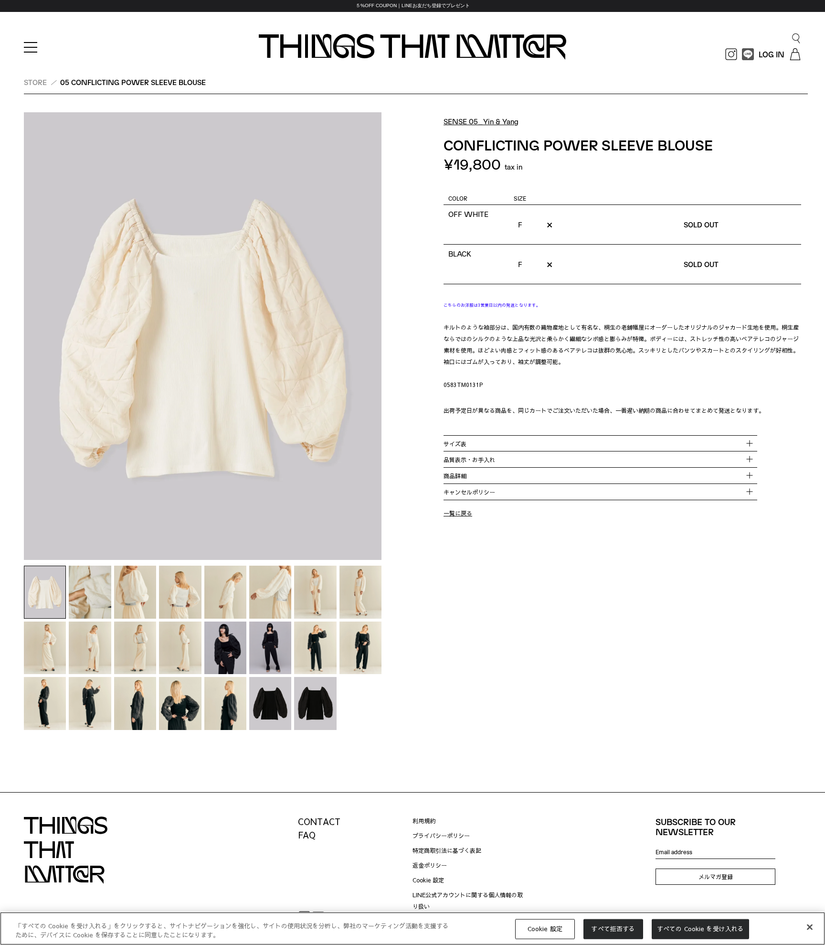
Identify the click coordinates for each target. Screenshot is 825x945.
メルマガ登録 (715, 876)
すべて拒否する (613, 928)
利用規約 (423, 821)
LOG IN (771, 54)
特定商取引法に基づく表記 (446, 850)
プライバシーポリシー (441, 835)
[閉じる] (809, 927)
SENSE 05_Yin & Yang (481, 121)
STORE (35, 82)
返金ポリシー (429, 865)
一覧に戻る (458, 513)
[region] (412, 6)
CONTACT (319, 821)
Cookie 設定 (428, 880)
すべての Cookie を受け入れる (700, 928)
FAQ (307, 835)
